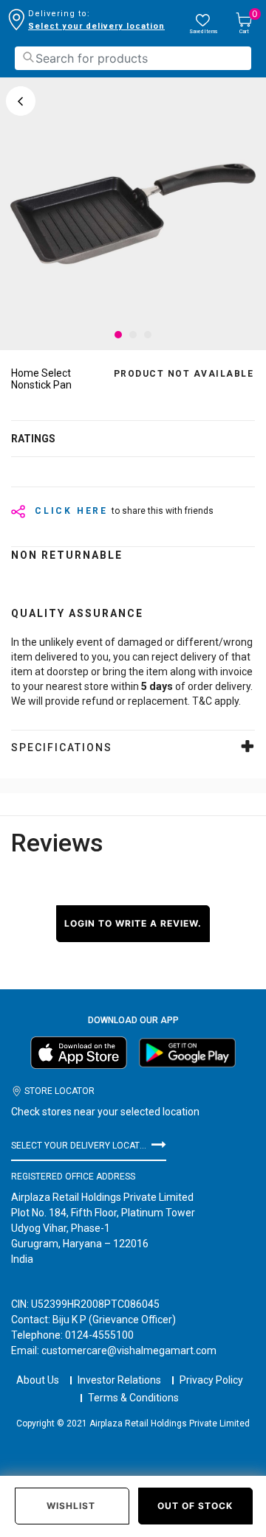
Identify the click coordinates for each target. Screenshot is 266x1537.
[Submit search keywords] (28, 57)
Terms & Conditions (133, 1398)
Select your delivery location (96, 26)
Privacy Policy (211, 1380)
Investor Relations (119, 1380)
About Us (37, 1380)
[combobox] (133, 58)
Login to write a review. (133, 923)
